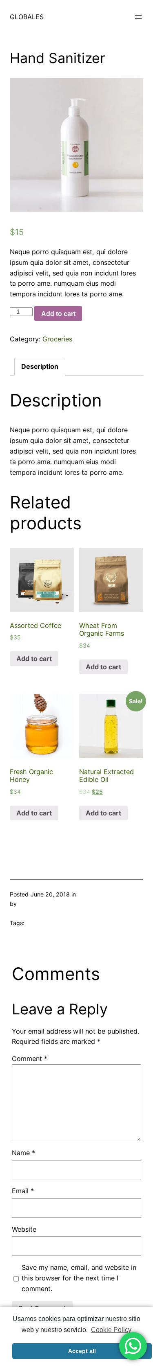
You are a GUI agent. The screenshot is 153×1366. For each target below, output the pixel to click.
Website (24, 1229)
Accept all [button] (82, 1351)
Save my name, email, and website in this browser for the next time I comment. (79, 1278)
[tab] (39, 367)
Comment (29, 1058)
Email (23, 1191)
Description (39, 366)
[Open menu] (138, 17)
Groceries (57, 339)
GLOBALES (27, 17)
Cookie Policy (111, 1329)
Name (23, 1153)
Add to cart (58, 313)
